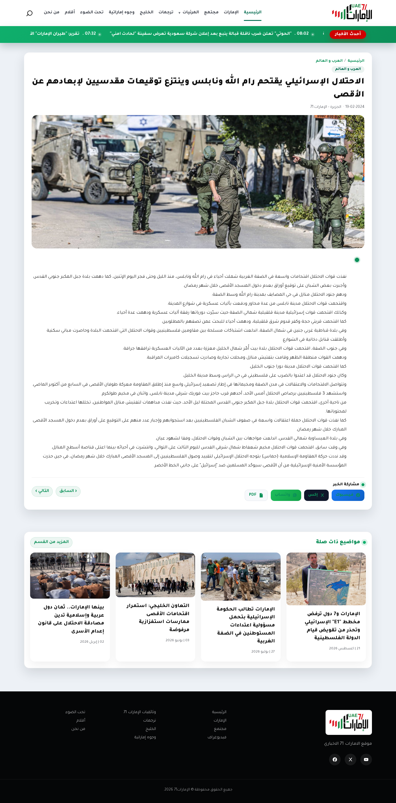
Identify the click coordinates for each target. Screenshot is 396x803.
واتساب (282, 495)
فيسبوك (344, 495)
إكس (313, 495)
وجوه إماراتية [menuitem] (122, 12)
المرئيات (189, 12)
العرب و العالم (329, 61)
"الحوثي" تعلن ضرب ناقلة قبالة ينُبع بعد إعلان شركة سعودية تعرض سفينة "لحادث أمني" (245, 34)
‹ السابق (68, 491)
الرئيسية (356, 61)
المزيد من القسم (51, 542)
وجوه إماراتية (145, 737)
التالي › (42, 491)
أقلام (81, 721)
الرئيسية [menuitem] (252, 12)
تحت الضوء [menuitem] (91, 12)
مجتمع (220, 729)
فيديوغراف (217, 737)
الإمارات (220, 721)
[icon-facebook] (335, 759)
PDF (253, 495)
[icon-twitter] (350, 759)
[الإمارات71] (352, 13)
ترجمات (149, 721)
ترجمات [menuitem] (166, 12)
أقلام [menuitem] (70, 12)
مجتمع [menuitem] (211, 12)
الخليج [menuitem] (146, 12)
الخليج (151, 729)
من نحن (78, 729)
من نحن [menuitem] (51, 12)
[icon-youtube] (366, 759)
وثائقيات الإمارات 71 (139, 712)
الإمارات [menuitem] (231, 12)
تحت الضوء (75, 712)
